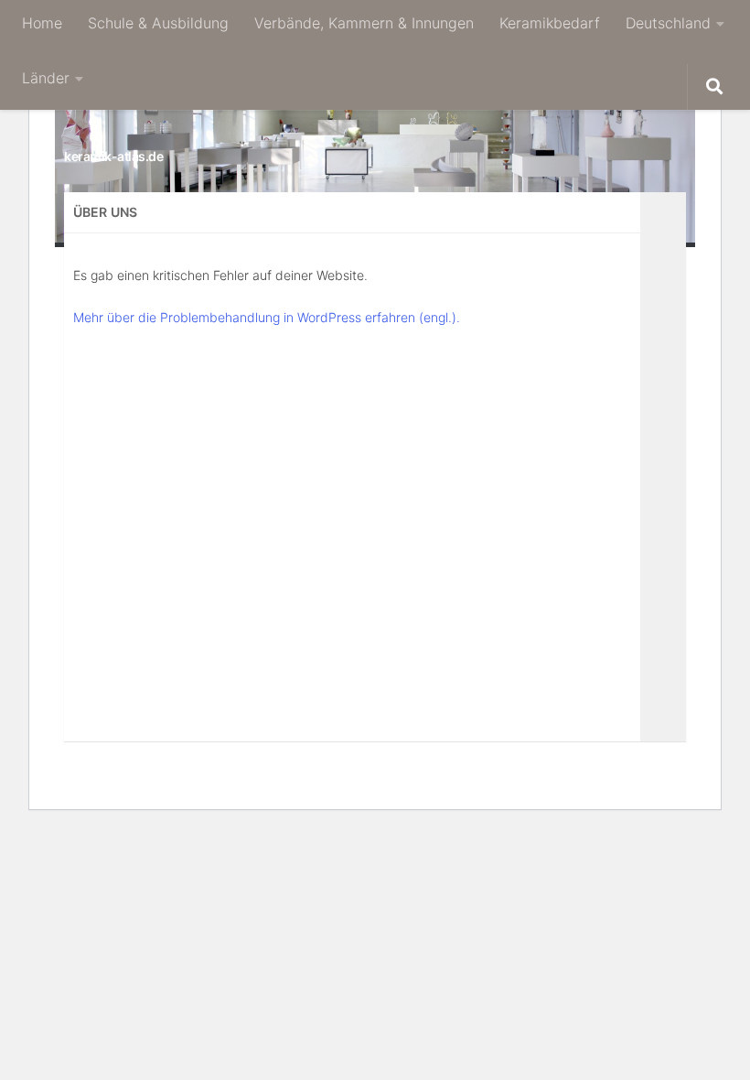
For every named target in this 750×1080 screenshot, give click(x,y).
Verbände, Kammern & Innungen (364, 23)
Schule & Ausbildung (158, 23)
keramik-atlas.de (113, 156)
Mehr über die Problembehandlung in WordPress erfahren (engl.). (266, 317)
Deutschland (668, 23)
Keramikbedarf (549, 23)
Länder (46, 78)
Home (42, 23)
